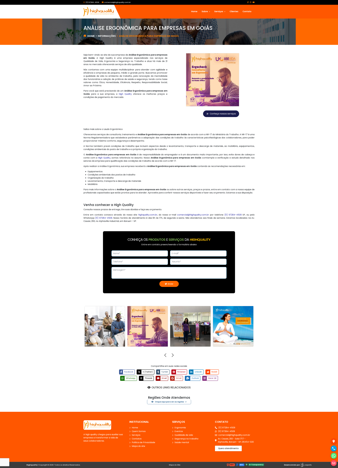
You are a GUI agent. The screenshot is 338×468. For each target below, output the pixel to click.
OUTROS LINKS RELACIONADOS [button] (171, 387)
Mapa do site (138, 446)
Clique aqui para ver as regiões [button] (169, 402)
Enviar (170, 284)
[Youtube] (254, 2)
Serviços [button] (219, 11)
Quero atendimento (228, 448)
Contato (247, 11)
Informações (107, 36)
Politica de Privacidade (143, 442)
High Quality (125, 94)
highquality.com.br (147, 214)
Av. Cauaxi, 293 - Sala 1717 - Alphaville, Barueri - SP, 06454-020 (236, 440)
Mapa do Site (174, 465)
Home (194, 11)
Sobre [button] (205, 11)
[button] (165, 355)
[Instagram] (250, 2)
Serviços (136, 435)
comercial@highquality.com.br (117, 2)
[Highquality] (97, 424)
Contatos (137, 438)
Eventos (179, 431)
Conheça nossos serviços (223, 113)
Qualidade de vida (184, 435)
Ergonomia (180, 427)
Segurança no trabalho (186, 438)
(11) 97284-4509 (92, 2)
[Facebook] (247, 2)
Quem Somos (139, 431)
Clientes (234, 11)
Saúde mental (182, 442)
